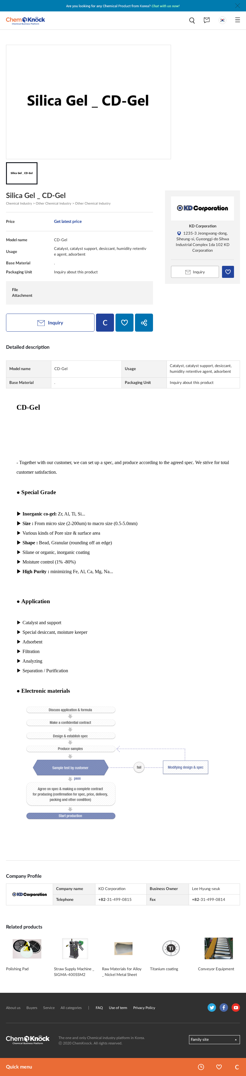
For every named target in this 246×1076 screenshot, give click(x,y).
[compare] (105, 323)
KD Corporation (202, 226)
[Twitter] (212, 1007)
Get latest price (68, 221)
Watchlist (219, 1067)
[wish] (125, 323)
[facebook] (224, 1007)
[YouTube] (236, 1007)
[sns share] (144, 323)
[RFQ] (207, 20)
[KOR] (222, 20)
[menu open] (237, 19)
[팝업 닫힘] (237, 5)
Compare (237, 1067)
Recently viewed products (201, 1067)
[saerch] (192, 20)
